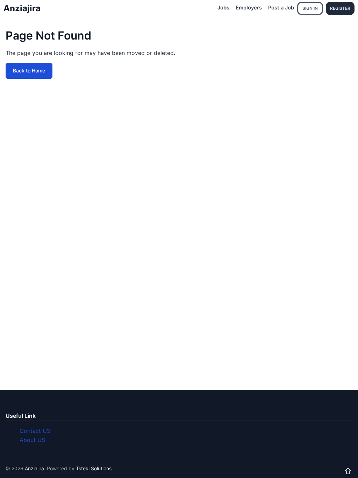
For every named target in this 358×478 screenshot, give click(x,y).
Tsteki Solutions (94, 468)
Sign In (310, 8)
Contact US (35, 430)
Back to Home (29, 70)
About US (32, 439)
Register (340, 8)
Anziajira (22, 8)
